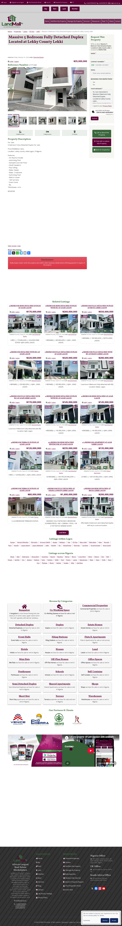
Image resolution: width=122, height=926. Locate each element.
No (94, 85)
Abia (18, 557)
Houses (60, 649)
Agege (12, 542)
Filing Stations (60, 637)
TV (73, 2)
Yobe (72, 563)
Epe (69, 542)
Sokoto (58, 563)
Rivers (52, 563)
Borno (74, 557)
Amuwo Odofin (45, 542)
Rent (54, 9)
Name (93, 53)
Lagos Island (25, 546)
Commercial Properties (95, 605)
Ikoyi (10, 546)
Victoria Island (95, 546)
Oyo (38, 563)
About (111, 21)
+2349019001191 (103, 3)
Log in (5, 2)
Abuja (12, 557)
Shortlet (74, 9)
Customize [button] (86, 920)
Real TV (105, 21)
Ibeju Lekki (83, 542)
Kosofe (16, 546)
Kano (43, 560)
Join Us (48, 2)
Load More (62, 533)
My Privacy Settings (45, 894)
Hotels (24, 649)
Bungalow (24, 610)
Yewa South (107, 546)
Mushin (53, 546)
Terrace (36, 471)
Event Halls (24, 637)
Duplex (60, 624)
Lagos (25, 32)
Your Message (96, 89)
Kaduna (36, 560)
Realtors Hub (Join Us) (73, 878)
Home (47, 21)
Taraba (65, 563)
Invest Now (69, 890)
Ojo (59, 546)
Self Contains (95, 671)
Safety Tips (72, 922)
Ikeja (100, 542)
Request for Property (61, 2)
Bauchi (52, 557)
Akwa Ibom (35, 557)
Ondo (104, 560)
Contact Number (97, 62)
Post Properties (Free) (35, 2)
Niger (91, 560)
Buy (46, 9)
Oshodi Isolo (67, 546)
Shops (95, 684)
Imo (23, 560)
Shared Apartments (59, 684)
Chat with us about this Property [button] (102, 142)
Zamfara (80, 563)
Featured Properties (72, 858)
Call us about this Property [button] (103, 134)
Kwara (68, 560)
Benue (67, 557)
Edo (102, 557)
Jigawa (29, 560)
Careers (68, 862)
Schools (60, 671)
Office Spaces (95, 659)
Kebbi (57, 560)
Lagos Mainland (37, 546)
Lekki (38, 32)
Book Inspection (70, 874)
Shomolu (77, 546)
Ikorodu (106, 542)
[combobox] (93, 65)
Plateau (44, 563)
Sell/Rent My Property (58, 21)
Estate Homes (95, 624)
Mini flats (24, 659)
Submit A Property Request (74, 882)
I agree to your (102, 106)
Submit (94, 118)
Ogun (98, 560)
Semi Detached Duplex (24, 684)
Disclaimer (65, 922)
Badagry (62, 542)
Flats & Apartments (95, 637)
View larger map (14, 246)
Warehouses (95, 696)
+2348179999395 (91, 3)
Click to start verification (105, 112)
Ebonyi (96, 557)
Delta (90, 557)
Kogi (62, 560)
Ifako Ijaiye (92, 542)
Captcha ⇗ (110, 114)
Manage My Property (75, 21)
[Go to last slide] (11, 89)
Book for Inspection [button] (103, 150)
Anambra (45, 557)
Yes (94, 82)
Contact (117, 21)
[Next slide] (83, 89)
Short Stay (24, 696)
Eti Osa (31, 32)
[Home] (12, 21)
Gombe (17, 560)
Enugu (10, 560)
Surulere (85, 546)
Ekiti (107, 557)
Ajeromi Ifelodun (22, 542)
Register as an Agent (18, 2)
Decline (105, 920)
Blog (39, 886)
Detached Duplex (38, 57)
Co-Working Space (60, 610)
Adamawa (25, 557)
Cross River (82, 557)
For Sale (15, 72)
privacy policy (92, 915)
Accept (114, 920)
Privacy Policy (107, 106)
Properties (17, 32)
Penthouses (24, 671)
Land (64, 9)
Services (86, 21)
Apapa (55, 542)
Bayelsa (60, 557)
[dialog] (101, 918)
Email (93, 70)
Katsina (49, 560)
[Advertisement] (47, 50)
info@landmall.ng (115, 3)
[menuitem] (13, 120)
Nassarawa (83, 560)
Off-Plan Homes (59, 659)
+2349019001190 (20, 906)
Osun (109, 560)
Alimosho (34, 542)
